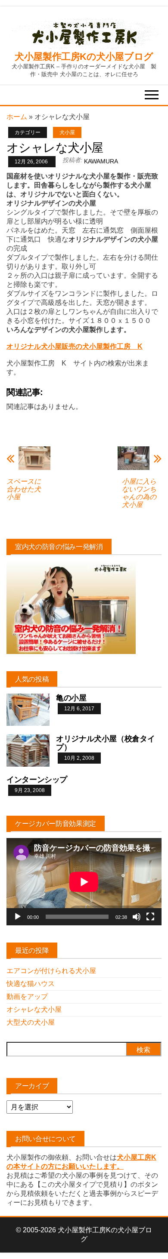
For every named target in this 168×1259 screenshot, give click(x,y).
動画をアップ (27, 996)
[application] (84, 881)
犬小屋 (67, 132)
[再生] (17, 916)
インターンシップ (36, 779)
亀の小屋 (71, 698)
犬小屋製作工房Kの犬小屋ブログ (84, 56)
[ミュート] (136, 916)
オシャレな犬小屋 (34, 1009)
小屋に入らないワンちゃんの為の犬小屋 (139, 493)
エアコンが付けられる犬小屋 (51, 970)
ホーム (16, 116)
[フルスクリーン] (150, 916)
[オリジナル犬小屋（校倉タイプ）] (28, 750)
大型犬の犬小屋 (30, 1022)
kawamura (101, 161)
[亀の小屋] (28, 709)
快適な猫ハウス (30, 983)
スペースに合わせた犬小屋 (23, 489)
